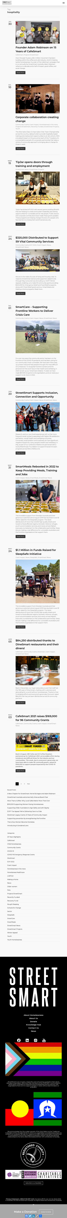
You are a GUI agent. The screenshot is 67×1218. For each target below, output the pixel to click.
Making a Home (12, 879)
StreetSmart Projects (51, 127)
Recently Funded (37, 127)
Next (28, 784)
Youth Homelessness (14, 940)
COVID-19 (10, 851)
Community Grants (22, 124)
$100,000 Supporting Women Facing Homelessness (25, 804)
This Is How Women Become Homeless (20, 822)
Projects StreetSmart (31, 55)
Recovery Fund (12, 901)
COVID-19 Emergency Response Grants (21, 854)
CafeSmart (19, 55)
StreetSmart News (22, 169)
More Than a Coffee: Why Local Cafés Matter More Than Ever (28, 801)
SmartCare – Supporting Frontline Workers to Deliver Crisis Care (34, 310)
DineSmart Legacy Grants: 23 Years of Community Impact (27, 815)
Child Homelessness (14, 844)
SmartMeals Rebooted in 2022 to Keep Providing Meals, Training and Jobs (37, 470)
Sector (9, 911)
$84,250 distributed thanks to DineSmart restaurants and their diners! (37, 644)
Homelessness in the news (48, 124)
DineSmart (41, 652)
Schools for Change (14, 908)
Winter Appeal (12, 933)
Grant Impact (34, 124)
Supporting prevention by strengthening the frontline (26, 818)
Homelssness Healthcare (16, 872)
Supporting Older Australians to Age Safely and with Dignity (28, 808)
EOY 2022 (32, 245)
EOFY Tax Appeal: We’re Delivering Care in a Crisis (24, 811)
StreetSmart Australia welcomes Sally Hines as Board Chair (27, 797)
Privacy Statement (12, 1199)
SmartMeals (34, 478)
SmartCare (11, 918)
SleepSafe (33, 557)
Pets (8, 890)
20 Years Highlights (14, 837)
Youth (18, 129)
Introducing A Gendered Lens (17, 825)
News (49, 245)
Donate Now (46, 1212)
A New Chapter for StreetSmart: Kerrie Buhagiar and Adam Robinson (31, 793)
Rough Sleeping (13, 904)
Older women (12, 886)
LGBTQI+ (10, 876)
